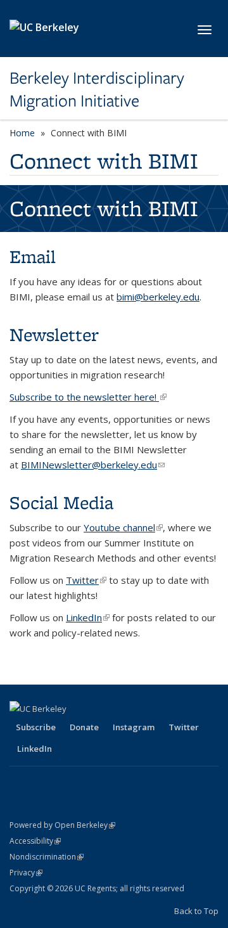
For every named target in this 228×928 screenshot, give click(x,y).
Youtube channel (123, 527)
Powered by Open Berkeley (62, 825)
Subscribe (36, 727)
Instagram (134, 727)
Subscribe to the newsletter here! (88, 396)
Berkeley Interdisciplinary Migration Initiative (97, 90)
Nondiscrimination (47, 856)
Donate (84, 727)
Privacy (26, 872)
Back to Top (196, 911)
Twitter (86, 580)
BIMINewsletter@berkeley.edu (93, 464)
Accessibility (35, 840)
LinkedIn (88, 617)
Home (22, 133)
